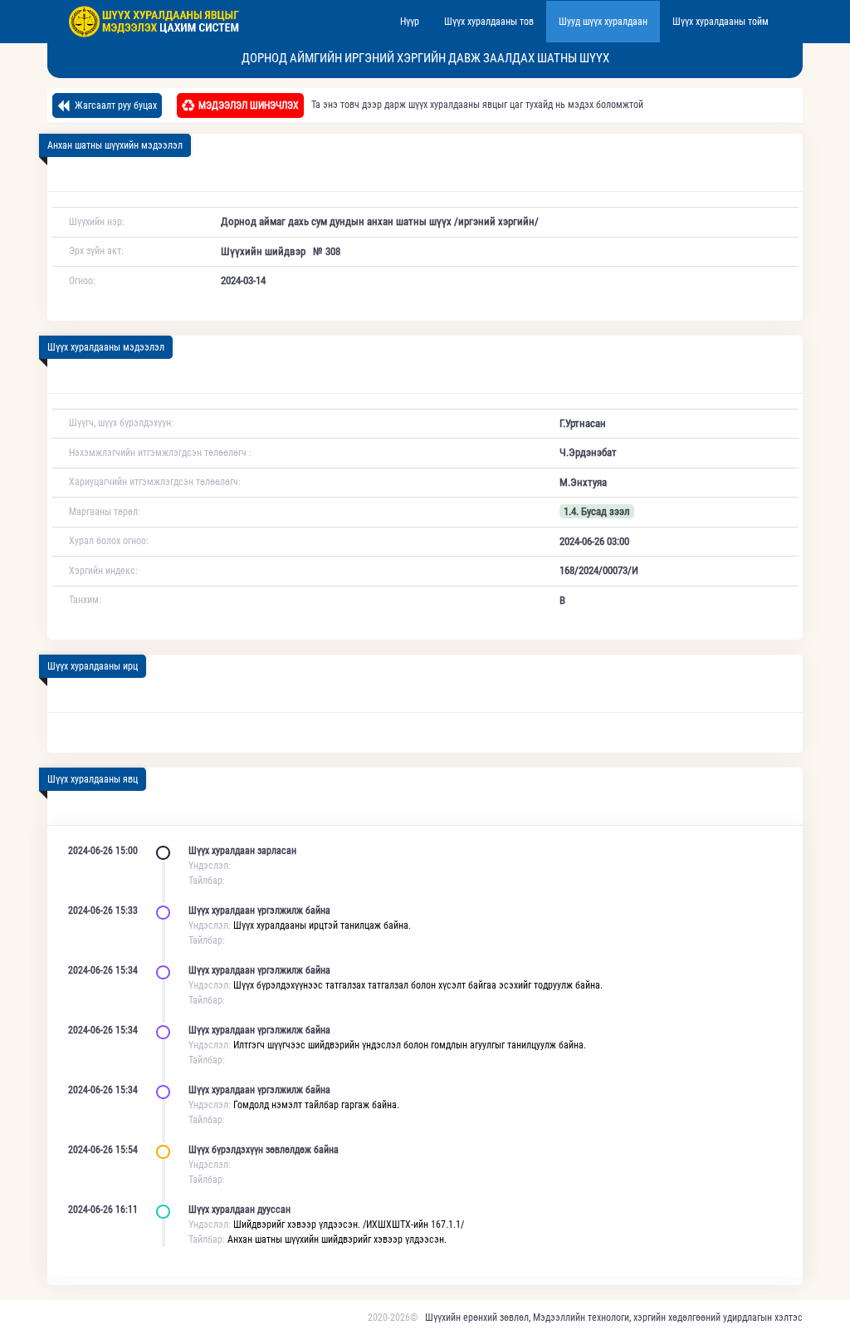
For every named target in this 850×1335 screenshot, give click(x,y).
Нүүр (409, 21)
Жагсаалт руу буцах (114, 105)
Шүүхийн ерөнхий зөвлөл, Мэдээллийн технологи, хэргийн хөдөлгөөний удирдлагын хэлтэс (614, 1317)
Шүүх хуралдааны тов (489, 21)
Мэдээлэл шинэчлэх (248, 105)
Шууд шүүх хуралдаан (603, 21)
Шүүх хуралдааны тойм (720, 21)
